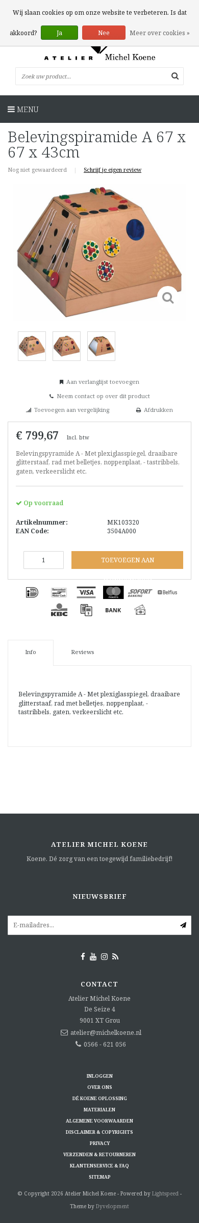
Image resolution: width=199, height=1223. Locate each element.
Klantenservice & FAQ (99, 1165)
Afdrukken (158, 409)
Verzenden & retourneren (99, 1154)
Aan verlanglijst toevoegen (102, 381)
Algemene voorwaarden (99, 1120)
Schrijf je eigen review (112, 169)
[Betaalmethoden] (32, 592)
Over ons (99, 1087)
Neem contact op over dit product (103, 396)
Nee (104, 33)
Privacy (100, 1143)
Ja (59, 33)
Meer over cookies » (160, 33)
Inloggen (100, 1076)
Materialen (99, 1109)
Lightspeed (165, 1193)
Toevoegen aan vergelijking (71, 409)
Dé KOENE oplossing (99, 1098)
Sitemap (100, 1177)
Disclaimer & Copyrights (99, 1132)
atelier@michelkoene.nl (105, 1032)
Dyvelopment (112, 1206)
